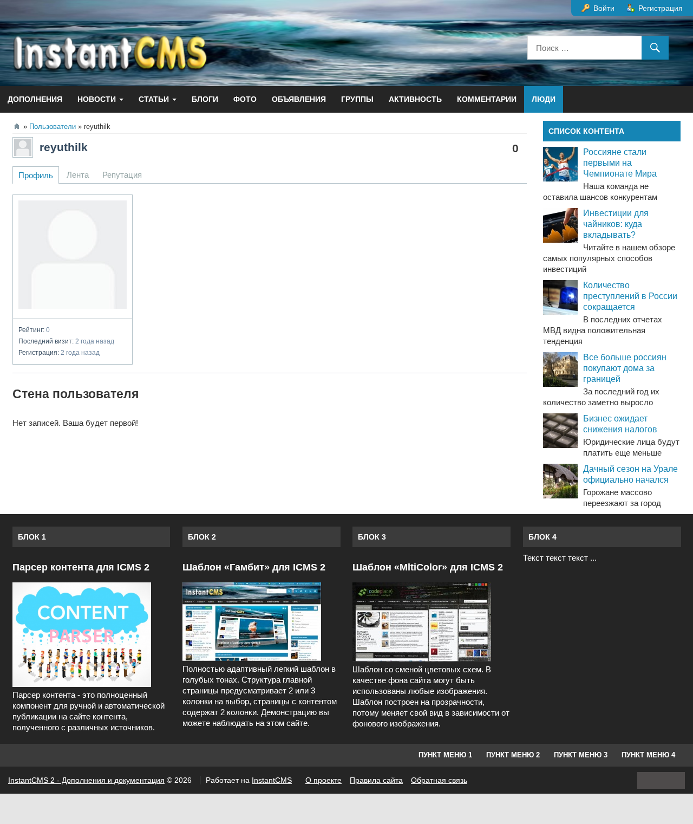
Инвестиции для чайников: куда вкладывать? (616, 224)
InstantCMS (272, 780)
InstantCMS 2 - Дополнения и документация (86, 780)
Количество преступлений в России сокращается (630, 296)
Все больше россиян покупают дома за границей (624, 368)
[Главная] (16, 126)
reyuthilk (64, 147)
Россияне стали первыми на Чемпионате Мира (620, 162)
